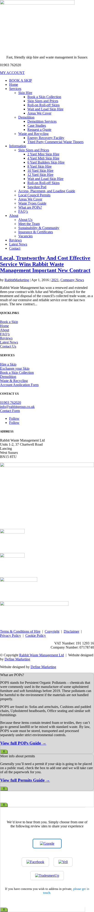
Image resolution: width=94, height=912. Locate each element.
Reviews (15, 240)
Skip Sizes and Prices (42, 101)
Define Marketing (17, 659)
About (13, 215)
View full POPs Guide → (23, 743)
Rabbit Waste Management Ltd (41, 655)
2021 (55, 280)
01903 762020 (10, 402)
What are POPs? (30, 207)
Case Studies (36, 125)
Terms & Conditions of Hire (20, 631)
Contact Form (10, 411)
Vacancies (25, 236)
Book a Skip (9, 322)
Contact (14, 248)
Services (15, 89)
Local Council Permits (34, 195)
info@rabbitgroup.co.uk (17, 407)
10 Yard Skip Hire (40, 170)
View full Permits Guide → (25, 780)
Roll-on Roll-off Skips (43, 105)
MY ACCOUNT (12, 73)
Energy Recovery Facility (45, 138)
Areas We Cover (39, 113)
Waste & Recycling (14, 381)
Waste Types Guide (32, 203)
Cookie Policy (35, 635)
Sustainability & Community (38, 228)
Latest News (18, 244)
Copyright (52, 631)
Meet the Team (29, 224)
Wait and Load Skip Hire (45, 109)
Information (17, 146)
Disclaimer (71, 631)
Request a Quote (39, 129)
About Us (25, 220)
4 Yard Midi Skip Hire (43, 158)
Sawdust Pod (36, 187)
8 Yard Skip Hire (39, 166)
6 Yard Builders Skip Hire (46, 162)
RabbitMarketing (17, 280)
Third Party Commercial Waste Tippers (55, 142)
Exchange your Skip (14, 368)
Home (13, 84)
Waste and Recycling (33, 134)
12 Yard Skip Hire (40, 175)
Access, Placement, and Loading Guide (46, 191)
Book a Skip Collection (44, 97)
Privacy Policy (10, 635)
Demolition (26, 117)
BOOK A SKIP (20, 80)
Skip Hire (25, 93)
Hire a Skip (8, 364)
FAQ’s (23, 211)
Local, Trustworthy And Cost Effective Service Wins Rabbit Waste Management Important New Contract (45, 264)
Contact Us (8, 346)
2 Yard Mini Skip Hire (43, 154)
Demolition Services (42, 121)
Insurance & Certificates (35, 232)
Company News (72, 280)
